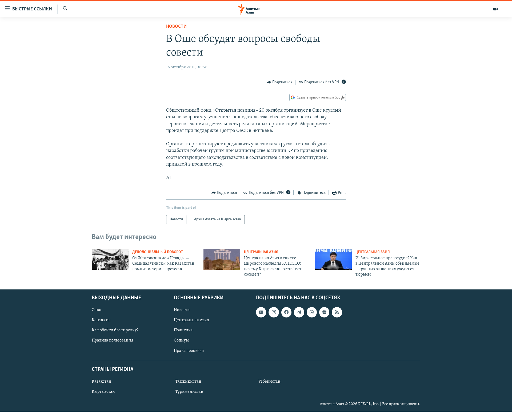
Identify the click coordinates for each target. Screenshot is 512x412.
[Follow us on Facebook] (286, 312)
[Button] (280, 82)
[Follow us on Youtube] (261, 312)
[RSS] (337, 312)
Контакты (101, 320)
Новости (176, 26)
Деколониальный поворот (157, 252)
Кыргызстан (103, 392)
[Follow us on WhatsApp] (312, 312)
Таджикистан (188, 381)
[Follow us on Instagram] (274, 312)
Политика (183, 330)
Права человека (189, 351)
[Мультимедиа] (495, 9)
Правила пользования (112, 341)
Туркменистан (189, 392)
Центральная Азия (261, 252)
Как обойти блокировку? (115, 330)
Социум (181, 341)
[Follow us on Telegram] (299, 312)
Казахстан (101, 381)
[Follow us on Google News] (324, 312)
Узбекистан (269, 381)
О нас (97, 310)
